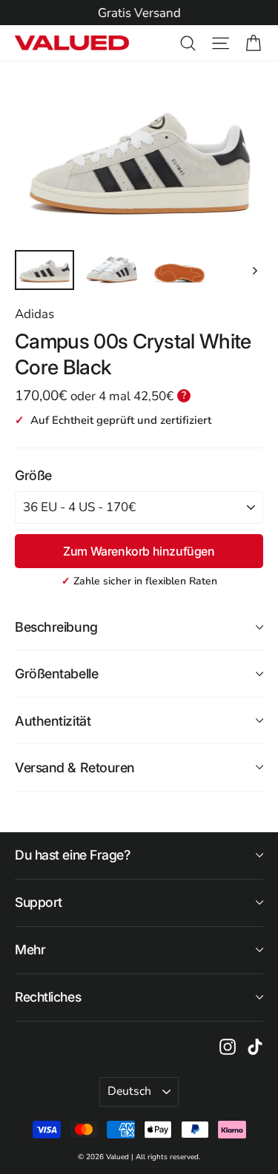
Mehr (30, 949)
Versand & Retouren (75, 767)
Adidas (34, 314)
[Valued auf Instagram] (227, 1046)
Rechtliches (48, 997)
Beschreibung (56, 627)
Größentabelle (56, 673)
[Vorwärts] (254, 270)
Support (38, 902)
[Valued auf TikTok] (255, 1046)
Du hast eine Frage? (72, 855)
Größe (33, 475)
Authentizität (52, 721)
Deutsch (129, 1091)
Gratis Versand (139, 12)
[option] (139, 13)
